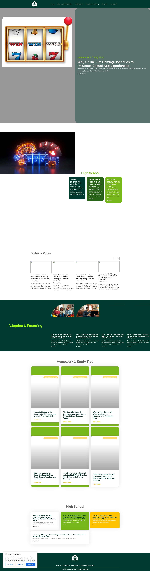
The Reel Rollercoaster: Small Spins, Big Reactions (75, 182)
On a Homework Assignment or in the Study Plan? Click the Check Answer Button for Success (75, 476)
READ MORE (82, 74)
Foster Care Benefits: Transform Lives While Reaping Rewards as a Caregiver (38, 277)
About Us (104, 4)
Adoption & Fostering (92, 4)
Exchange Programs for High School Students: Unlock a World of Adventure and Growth (105, 517)
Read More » (73, 197)
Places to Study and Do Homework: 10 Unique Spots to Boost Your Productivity (45, 414)
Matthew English (81, 281)
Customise (10, 564)
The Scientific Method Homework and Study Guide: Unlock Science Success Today (74, 415)
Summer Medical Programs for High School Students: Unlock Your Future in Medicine (95, 183)
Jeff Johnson (35, 282)
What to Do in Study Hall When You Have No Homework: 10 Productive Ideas (103, 415)
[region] (20, 559)
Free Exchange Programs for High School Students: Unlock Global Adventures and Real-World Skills (74, 517)
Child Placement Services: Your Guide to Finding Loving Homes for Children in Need (61, 336)
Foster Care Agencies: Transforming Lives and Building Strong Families (62, 277)
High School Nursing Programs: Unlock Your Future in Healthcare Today (113, 183)
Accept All (30, 564)
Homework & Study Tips (65, 4)
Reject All (20, 564)
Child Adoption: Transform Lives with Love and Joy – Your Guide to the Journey (113, 336)
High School (79, 4)
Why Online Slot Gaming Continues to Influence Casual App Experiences (106, 64)
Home (53, 4)
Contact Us (113, 4)
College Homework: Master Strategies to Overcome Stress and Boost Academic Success (104, 477)
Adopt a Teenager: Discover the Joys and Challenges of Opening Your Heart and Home (87, 336)
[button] (118, 258)
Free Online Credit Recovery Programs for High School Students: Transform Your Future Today (44, 518)
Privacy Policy (75, 565)
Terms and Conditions (87, 565)
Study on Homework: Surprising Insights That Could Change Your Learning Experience (45, 476)
